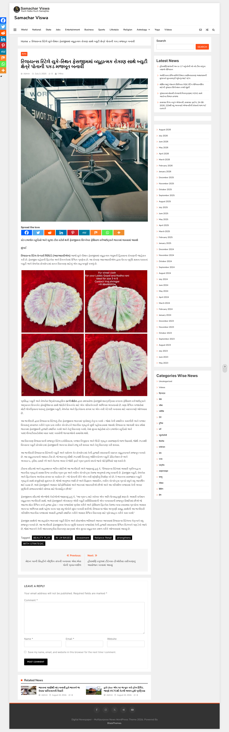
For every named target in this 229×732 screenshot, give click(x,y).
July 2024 (163, 279)
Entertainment (72, 29)
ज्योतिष (161, 411)
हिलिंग (161, 489)
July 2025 (163, 207)
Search (161, 40)
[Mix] (95, 232)
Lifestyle (114, 29)
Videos (168, 29)
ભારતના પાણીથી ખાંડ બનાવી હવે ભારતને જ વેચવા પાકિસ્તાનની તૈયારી (59, 689)
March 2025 (164, 231)
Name (28, 638)
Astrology (142, 29)
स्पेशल (161, 483)
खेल (160, 399)
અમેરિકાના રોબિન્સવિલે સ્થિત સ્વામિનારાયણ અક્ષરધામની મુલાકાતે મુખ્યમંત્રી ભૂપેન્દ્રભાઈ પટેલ (183, 77)
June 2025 (163, 213)
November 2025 (166, 183)
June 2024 (163, 285)
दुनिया (161, 423)
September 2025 (167, 195)
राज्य (160, 459)
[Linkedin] (61, 232)
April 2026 (164, 153)
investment (82, 537)
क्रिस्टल (162, 393)
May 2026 (163, 147)
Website (112, 638)
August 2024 (165, 273)
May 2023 (163, 363)
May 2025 (163, 219)
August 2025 (165, 201)
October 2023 (165, 333)
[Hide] (1, 76)
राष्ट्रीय (161, 465)
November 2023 (166, 327)
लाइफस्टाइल (163, 471)
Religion (127, 29)
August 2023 (165, 345)
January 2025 (165, 243)
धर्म (160, 429)
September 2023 (167, 339)
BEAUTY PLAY (41, 537)
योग (160, 453)
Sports (101, 29)
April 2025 (164, 225)
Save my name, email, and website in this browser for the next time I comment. (72, 652)
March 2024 (164, 303)
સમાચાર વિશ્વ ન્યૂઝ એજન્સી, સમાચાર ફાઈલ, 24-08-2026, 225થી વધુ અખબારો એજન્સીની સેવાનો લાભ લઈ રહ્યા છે (183, 105)
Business (89, 29)
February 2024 (166, 309)
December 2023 (166, 321)
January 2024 (165, 315)
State (48, 29)
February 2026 (166, 165)
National (36, 29)
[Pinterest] (72, 232)
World (24, 29)
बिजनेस (24, 54)
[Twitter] (38, 232)
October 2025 (165, 189)
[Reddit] (49, 232)
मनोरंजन (162, 447)
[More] (118, 232)
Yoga (157, 29)
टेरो (160, 417)
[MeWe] (84, 232)
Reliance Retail (103, 537)
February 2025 (166, 237)
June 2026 (163, 141)
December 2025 (166, 177)
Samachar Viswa (31, 18)
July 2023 (163, 351)
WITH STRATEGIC (33, 543)
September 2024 (167, 267)
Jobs (58, 29)
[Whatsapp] (107, 232)
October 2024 (165, 261)
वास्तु (160, 477)
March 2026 (164, 159)
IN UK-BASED (63, 537)
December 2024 (166, 249)
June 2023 (163, 357)
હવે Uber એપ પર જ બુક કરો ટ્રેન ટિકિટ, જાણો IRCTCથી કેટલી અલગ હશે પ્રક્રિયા (124, 689)
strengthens (124, 537)
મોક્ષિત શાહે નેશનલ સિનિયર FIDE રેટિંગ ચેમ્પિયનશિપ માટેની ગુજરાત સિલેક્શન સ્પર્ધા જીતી (182, 86)
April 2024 (164, 297)
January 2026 (165, 171)
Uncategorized (165, 381)
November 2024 (166, 255)
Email (70, 638)
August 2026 (165, 129)
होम (160, 495)
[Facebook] (26, 232)
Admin (27, 73)
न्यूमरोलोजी (163, 435)
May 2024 (163, 291)
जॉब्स (161, 405)
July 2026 (163, 135)
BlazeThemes (114, 723)
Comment (31, 600)
